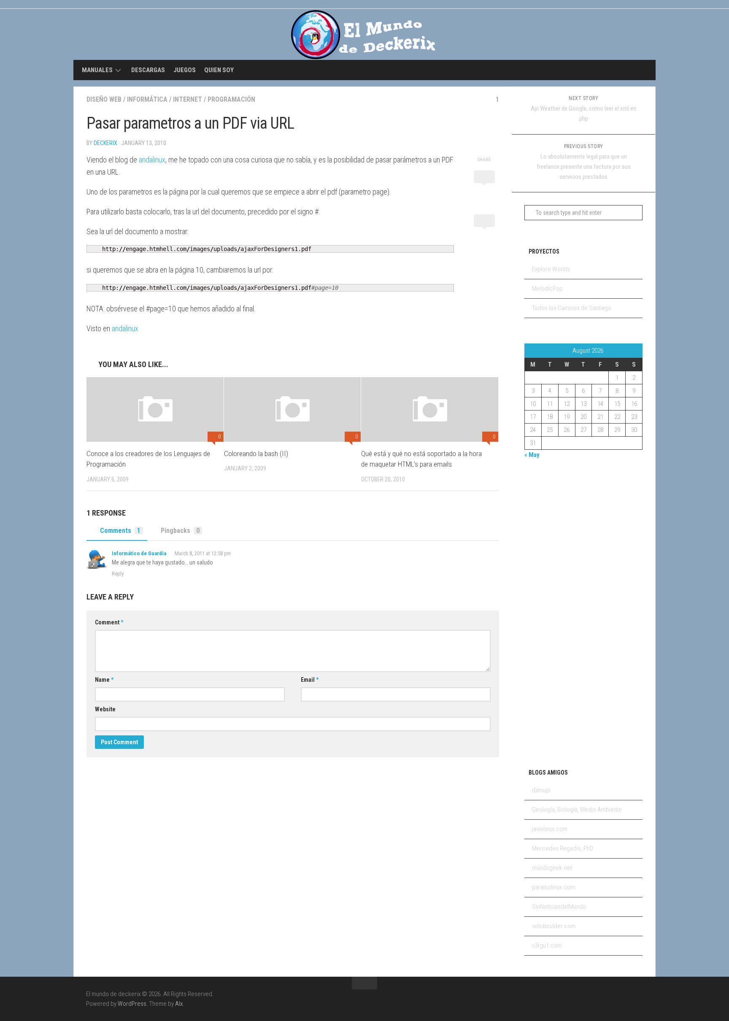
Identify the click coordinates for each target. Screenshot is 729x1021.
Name (104, 679)
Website (105, 709)
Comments (120, 531)
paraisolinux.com (553, 887)
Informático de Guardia (139, 553)
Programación (231, 99)
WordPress (132, 1003)
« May (532, 455)
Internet (187, 99)
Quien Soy (219, 70)
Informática (147, 99)
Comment (109, 622)
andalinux (152, 159)
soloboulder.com (553, 926)
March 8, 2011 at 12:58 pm (203, 553)
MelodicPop (547, 288)
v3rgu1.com (547, 945)
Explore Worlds (551, 269)
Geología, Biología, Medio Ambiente (577, 809)
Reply (118, 573)
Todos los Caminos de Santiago (571, 308)
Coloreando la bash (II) (256, 453)
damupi (541, 790)
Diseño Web (104, 99)
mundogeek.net (552, 868)
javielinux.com (549, 829)
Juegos (184, 70)
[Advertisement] (558, 611)
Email (310, 679)
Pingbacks (180, 531)
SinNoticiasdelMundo (559, 906)
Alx (179, 1003)
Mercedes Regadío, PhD (562, 848)
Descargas (148, 70)
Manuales (97, 70)
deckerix (105, 143)
